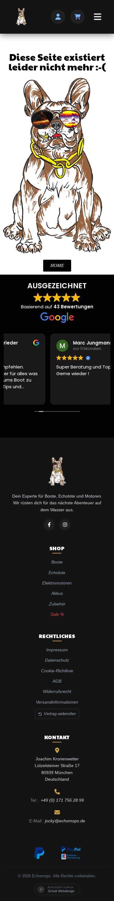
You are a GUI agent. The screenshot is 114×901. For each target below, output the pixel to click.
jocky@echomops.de (65, 820)
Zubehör (57, 603)
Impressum (57, 649)
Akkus (57, 593)
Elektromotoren (57, 583)
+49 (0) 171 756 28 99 (62, 800)
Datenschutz (57, 660)
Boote (57, 562)
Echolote (57, 572)
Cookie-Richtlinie (57, 670)
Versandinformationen (57, 702)
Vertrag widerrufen (60, 713)
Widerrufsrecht (57, 691)
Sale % (57, 614)
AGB (57, 681)
